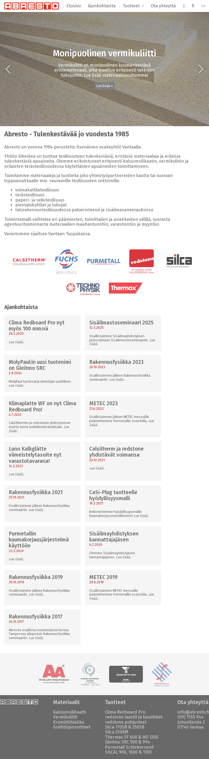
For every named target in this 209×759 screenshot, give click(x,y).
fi (193, 5)
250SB (138, 727)
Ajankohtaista (102, 5)
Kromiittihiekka (68, 722)
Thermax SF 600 (121, 737)
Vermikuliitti (65, 717)
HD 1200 (150, 737)
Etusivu (73, 5)
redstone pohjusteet (125, 722)
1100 (147, 752)
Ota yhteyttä (163, 5)
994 (146, 742)
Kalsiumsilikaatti (69, 712)
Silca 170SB (116, 727)
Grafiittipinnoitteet (71, 727)
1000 (133, 752)
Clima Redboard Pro (125, 712)
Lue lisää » (104, 86)
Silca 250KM (116, 732)
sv (203, 5)
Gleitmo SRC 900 (121, 742)
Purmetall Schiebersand (129, 747)
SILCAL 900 (115, 752)
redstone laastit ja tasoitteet (133, 717)
